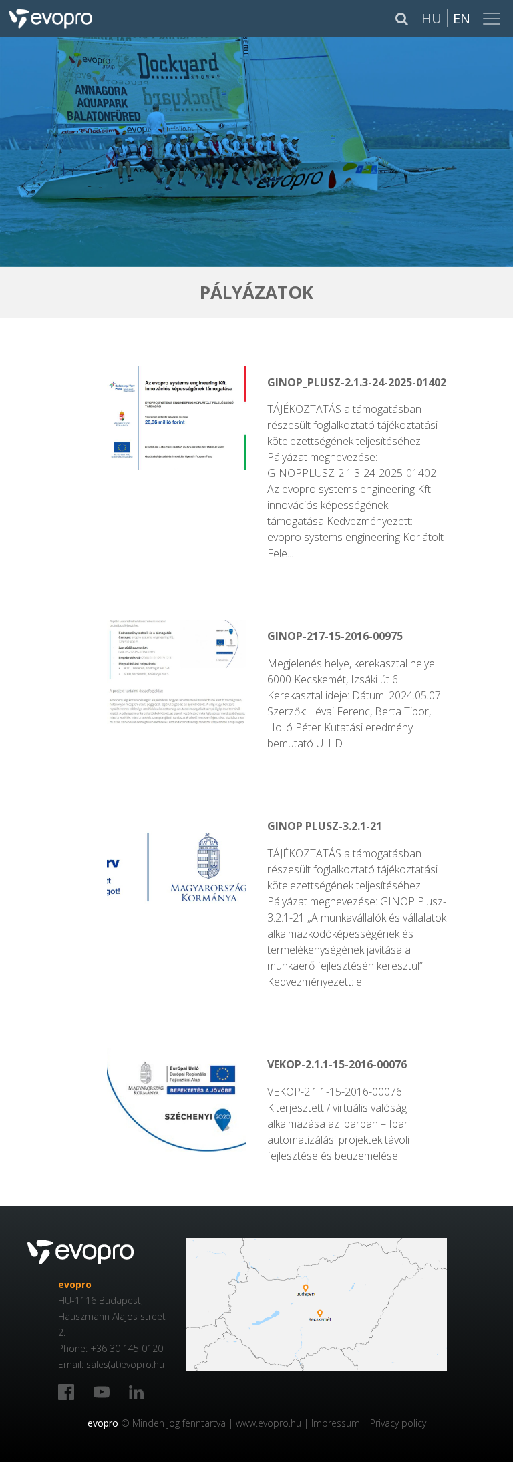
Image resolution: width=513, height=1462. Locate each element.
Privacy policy (398, 1423)
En (461, 18)
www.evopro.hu (268, 1423)
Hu (431, 18)
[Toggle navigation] (493, 18)
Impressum (335, 1423)
